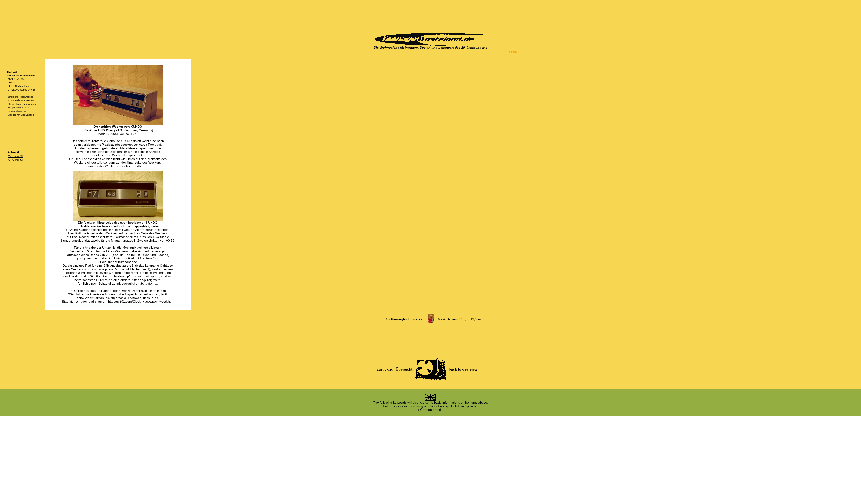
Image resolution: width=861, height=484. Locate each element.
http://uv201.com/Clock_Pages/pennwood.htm (140, 301)
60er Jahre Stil (15, 156)
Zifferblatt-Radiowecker (20, 96)
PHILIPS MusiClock (18, 86)
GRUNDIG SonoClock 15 (21, 89)
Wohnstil (13, 152)
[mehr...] (431, 322)
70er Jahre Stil (15, 159)
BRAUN (12, 82)
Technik (12, 72)
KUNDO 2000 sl (16, 79)
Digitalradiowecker (18, 111)
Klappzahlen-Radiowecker (22, 104)
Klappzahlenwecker (18, 107)
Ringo (464, 319)
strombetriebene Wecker (21, 100)
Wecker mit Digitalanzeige (22, 114)
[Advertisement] (430, 14)
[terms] (430, 399)
